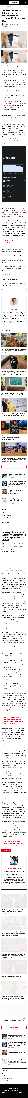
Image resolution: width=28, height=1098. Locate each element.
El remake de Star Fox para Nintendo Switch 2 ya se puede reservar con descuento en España (12, 437)
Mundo (4, 546)
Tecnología (5, 26)
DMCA (3, 512)
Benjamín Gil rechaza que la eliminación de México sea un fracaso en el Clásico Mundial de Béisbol (13, 955)
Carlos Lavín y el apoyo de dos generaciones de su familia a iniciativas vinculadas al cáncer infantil (17, 500)
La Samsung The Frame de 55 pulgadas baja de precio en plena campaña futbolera (13, 394)
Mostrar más (6, 850)
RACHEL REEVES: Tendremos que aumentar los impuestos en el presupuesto (13, 977)
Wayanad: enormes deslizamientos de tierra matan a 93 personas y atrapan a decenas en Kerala (12, 998)
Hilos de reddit (10, 212)
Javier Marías (9, 24)
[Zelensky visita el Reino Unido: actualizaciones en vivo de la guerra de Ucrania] (14, 557)
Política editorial (5, 519)
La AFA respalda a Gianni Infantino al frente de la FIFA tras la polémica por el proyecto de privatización (17, 483)
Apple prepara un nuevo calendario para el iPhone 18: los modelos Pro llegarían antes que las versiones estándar (13, 459)
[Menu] (2, 2)
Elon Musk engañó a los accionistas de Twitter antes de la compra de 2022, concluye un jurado (12, 911)
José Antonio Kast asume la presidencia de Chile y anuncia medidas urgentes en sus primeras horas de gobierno (13, 933)
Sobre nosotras (5, 522)
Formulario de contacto (7, 515)
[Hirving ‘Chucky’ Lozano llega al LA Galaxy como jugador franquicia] (4, 476)
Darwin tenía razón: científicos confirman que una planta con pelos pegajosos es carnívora (13, 350)
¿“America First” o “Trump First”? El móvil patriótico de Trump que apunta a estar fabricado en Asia (13, 415)
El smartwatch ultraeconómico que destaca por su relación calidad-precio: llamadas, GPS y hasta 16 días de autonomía (13, 372)
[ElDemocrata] (14, 2)
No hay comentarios (15, 26)
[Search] (26, 2)
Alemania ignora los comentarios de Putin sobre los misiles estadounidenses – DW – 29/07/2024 (13, 1020)
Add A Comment (14, 467)
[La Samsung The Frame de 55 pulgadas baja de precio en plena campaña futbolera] (14, 384)
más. (13, 285)
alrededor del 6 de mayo (8, 105)
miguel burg (18, 204)
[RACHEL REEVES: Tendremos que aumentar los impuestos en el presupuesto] (14, 967)
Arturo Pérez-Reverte (10, 543)
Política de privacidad (7, 517)
